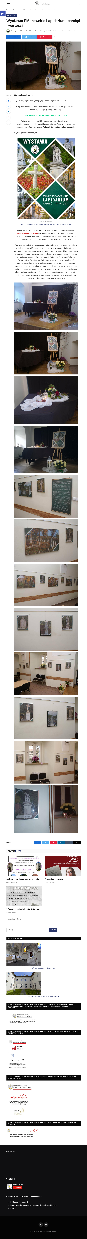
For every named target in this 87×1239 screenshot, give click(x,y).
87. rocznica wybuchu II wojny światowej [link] (22, 909)
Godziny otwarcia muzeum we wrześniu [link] (22, 879)
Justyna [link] (15, 31)
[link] (3, 13)
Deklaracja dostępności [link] (19, 1202)
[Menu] (8, 3)
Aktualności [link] (11, 15)
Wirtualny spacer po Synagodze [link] (43, 968)
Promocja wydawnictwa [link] (54, 879)
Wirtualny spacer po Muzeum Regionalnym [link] (43, 996)
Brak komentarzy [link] (60, 31)
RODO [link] (12, 1208)
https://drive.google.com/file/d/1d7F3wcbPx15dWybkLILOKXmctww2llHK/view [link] (46, 224)
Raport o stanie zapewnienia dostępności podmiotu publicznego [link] (33, 1205)
